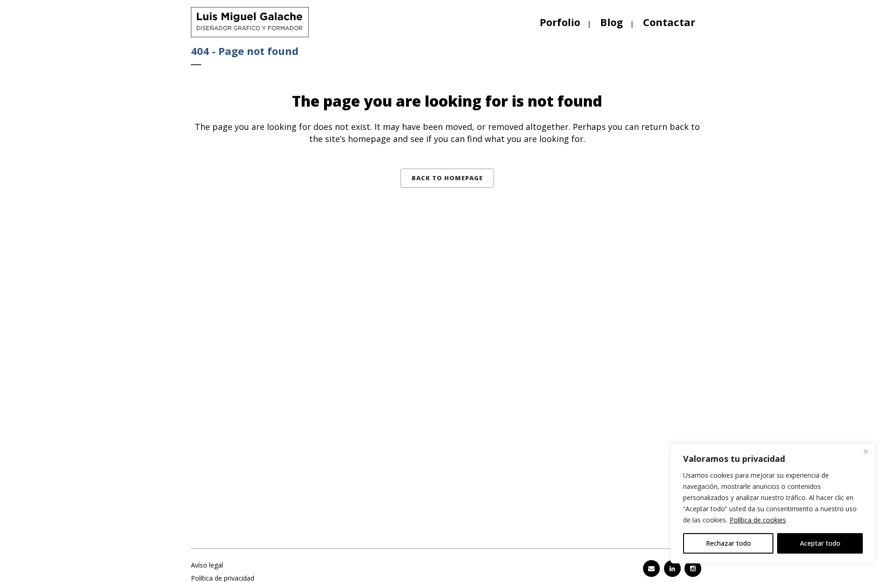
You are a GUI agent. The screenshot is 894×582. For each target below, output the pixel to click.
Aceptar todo (820, 543)
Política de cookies (758, 519)
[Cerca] (865, 451)
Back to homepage (447, 178)
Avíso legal (207, 565)
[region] (772, 503)
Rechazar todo (728, 543)
